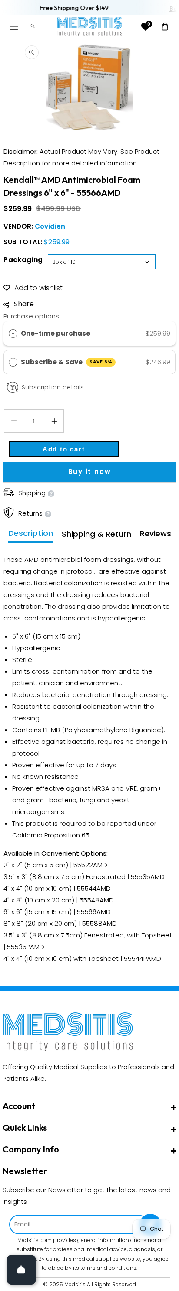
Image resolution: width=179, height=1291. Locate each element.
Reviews (155, 533)
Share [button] (24, 304)
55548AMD (97, 900)
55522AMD (90, 864)
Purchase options (31, 316)
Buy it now (89, 471)
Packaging (23, 259)
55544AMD (94, 888)
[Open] (21, 1270)
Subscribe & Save (67, 362)
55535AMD (148, 876)
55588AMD (99, 923)
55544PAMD (142, 958)
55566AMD (94, 911)
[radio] (13, 333)
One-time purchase (55, 333)
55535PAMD (25, 946)
